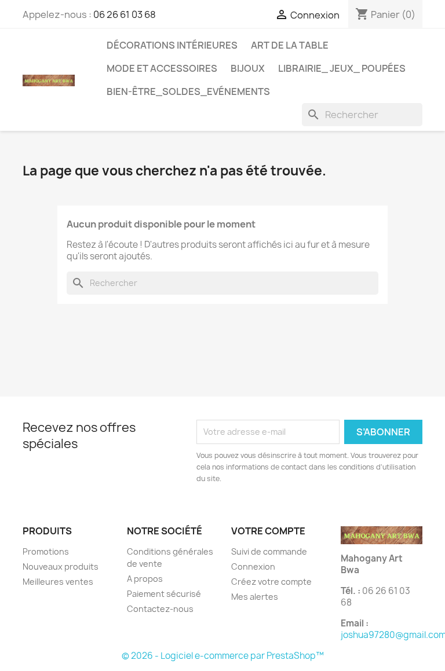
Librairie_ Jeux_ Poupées (342, 68)
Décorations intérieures (172, 45)
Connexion (253, 566)
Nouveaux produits (61, 566)
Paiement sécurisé (164, 593)
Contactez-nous (160, 608)
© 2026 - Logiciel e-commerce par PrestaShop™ (223, 656)
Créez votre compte (271, 581)
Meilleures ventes (58, 581)
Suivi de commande (269, 551)
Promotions (46, 551)
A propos (145, 578)
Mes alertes (254, 596)
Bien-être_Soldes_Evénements (188, 91)
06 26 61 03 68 (124, 14)
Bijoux (248, 68)
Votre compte (268, 531)
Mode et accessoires (162, 68)
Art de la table (290, 45)
